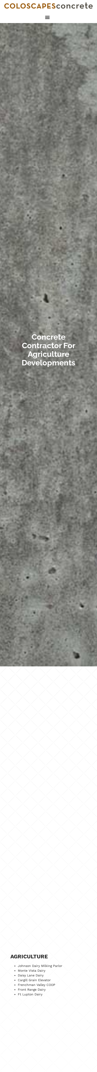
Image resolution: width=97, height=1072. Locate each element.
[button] (47, 17)
